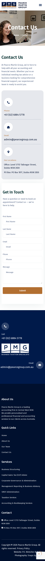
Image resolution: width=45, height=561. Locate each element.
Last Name (7, 229)
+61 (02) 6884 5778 (14, 114)
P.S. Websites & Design (32, 552)
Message (6, 267)
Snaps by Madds (35, 555)
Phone (5, 254)
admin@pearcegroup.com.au (20, 139)
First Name (7, 216)
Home (16, 35)
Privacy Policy (23, 548)
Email (5, 242)
